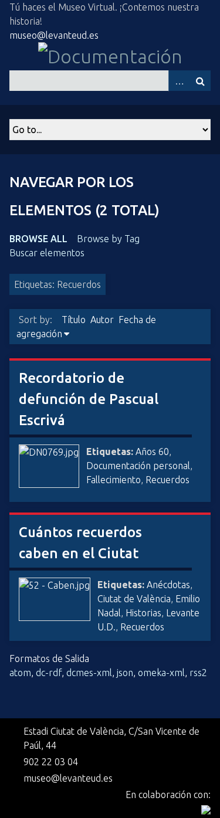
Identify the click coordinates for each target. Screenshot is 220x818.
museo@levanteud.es (54, 35)
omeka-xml (161, 672)
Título (74, 319)
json (125, 672)
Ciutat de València (134, 598)
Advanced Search (178, 80)
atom (20, 672)
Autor (102, 319)
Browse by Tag (108, 238)
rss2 (198, 672)
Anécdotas (168, 584)
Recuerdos (167, 479)
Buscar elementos (46, 252)
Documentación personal (138, 465)
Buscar (200, 80)
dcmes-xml (89, 672)
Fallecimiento (113, 479)
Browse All (38, 238)
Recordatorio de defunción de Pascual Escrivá (88, 399)
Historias (143, 612)
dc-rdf (49, 672)
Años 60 (152, 451)
